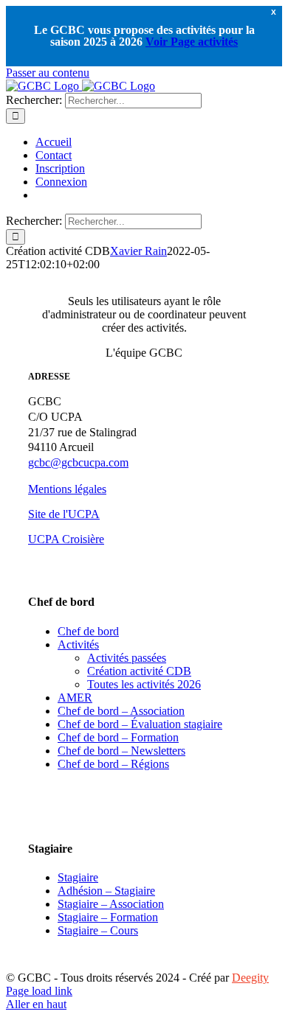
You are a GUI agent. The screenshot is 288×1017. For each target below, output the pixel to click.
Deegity (250, 977)
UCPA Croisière (66, 539)
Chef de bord (88, 631)
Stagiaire (78, 877)
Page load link (39, 991)
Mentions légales (67, 489)
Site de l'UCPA (64, 514)
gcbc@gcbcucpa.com (78, 462)
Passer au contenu (47, 72)
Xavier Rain (138, 251)
